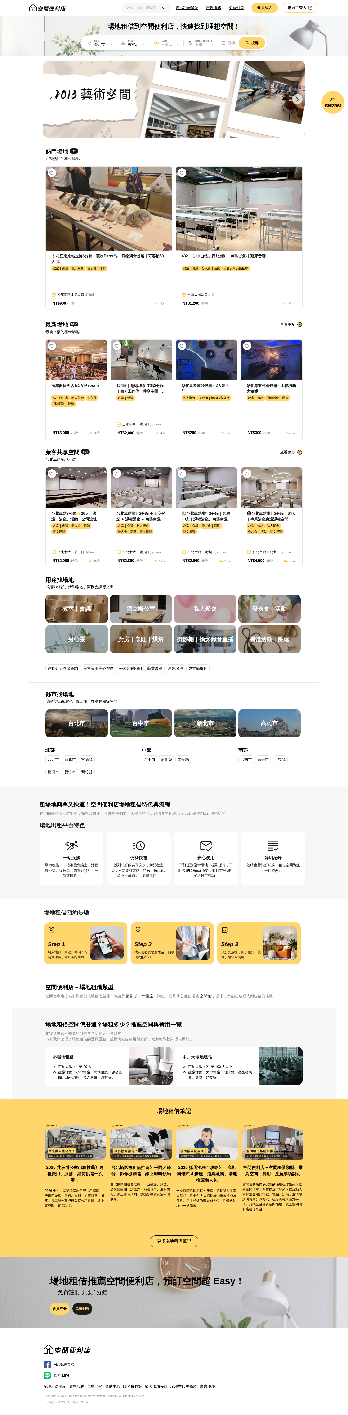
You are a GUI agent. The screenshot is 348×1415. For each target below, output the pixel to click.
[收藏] (52, 172)
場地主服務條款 (183, 1386)
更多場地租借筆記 (174, 1241)
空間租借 (207, 996)
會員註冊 (60, 1309)
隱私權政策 (132, 1386)
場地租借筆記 (187, 8)
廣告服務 (213, 8)
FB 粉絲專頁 (64, 1364)
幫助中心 (112, 1386)
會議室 (147, 996)
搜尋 (255, 43)
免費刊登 (236, 8)
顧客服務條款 (156, 1386)
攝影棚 (131, 996)
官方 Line (61, 1375)
